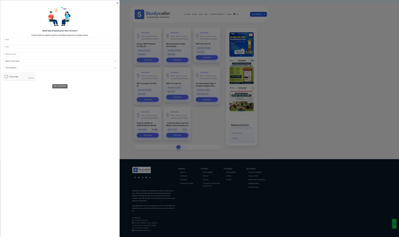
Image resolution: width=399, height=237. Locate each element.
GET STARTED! (60, 86)
